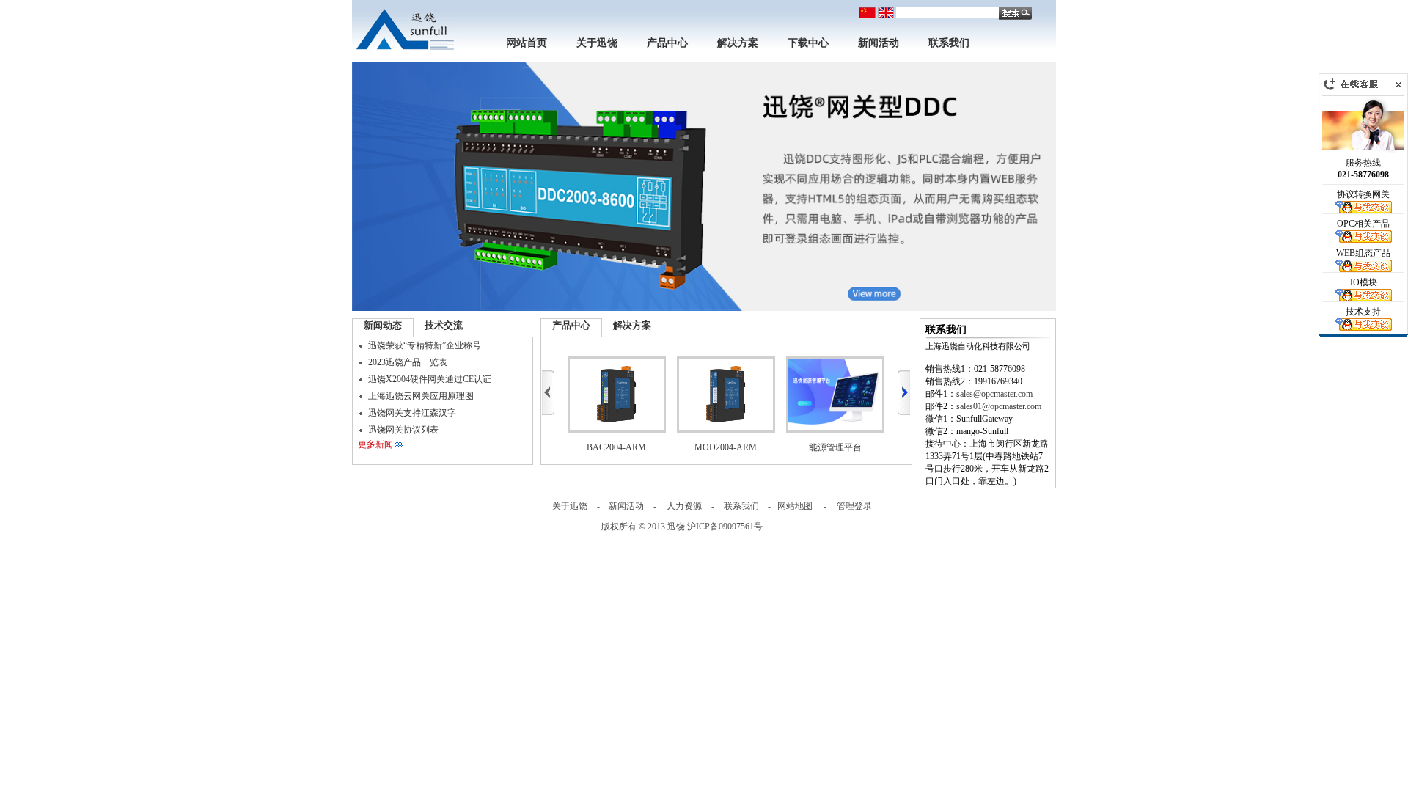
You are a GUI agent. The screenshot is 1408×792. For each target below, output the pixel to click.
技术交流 (444, 325)
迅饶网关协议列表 (403, 430)
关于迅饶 (596, 42)
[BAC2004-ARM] (616, 394)
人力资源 (684, 506)
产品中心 (667, 42)
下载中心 (808, 42)
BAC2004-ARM (616, 447)
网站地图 (795, 506)
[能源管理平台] (835, 394)
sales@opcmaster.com (994, 394)
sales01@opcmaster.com (998, 406)
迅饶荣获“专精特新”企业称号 (424, 345)
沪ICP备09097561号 (725, 526)
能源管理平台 (835, 447)
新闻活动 (878, 42)
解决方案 (737, 42)
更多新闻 (375, 444)
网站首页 (526, 42)
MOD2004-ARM (725, 447)
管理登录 (854, 506)
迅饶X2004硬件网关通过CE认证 (429, 379)
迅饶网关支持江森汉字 (412, 413)
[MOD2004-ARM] (725, 394)
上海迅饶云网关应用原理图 (421, 396)
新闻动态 (383, 325)
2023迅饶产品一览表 (407, 362)
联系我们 (948, 42)
